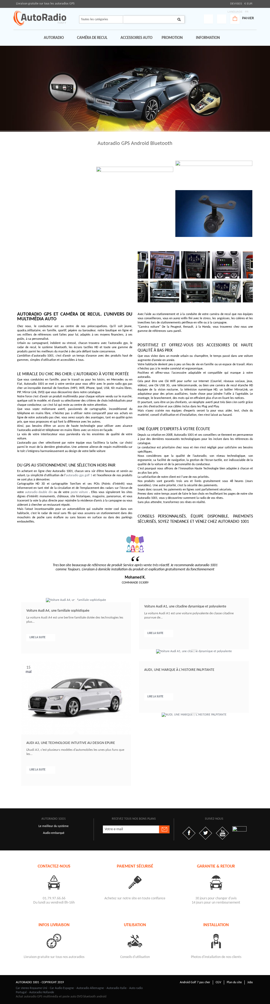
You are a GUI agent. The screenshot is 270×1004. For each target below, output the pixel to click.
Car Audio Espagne (62, 988)
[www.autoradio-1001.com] (39, 18)
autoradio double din (39, 492)
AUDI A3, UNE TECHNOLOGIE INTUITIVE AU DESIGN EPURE (70, 743)
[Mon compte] (208, 19)
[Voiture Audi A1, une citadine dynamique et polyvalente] (194, 651)
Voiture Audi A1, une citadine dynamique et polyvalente (185, 607)
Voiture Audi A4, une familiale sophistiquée (57, 611)
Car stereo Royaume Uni (31, 988)
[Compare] (221, 19)
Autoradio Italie (117, 988)
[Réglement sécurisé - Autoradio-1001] (134, 907)
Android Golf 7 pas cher (195, 982)
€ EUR (248, 3)
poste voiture (79, 492)
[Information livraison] (53, 940)
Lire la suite (38, 637)
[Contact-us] (53, 882)
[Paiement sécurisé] (134, 882)
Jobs (250, 982)
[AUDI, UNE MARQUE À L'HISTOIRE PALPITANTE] (194, 714)
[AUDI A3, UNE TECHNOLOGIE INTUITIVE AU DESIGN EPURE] (76, 697)
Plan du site (234, 982)
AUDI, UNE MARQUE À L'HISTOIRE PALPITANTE (179, 670)
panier (248, 18)
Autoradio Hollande (41, 992)
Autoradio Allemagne (90, 988)
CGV (218, 982)
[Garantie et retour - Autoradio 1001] (216, 882)
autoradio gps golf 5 (79, 475)
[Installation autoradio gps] (216, 940)
